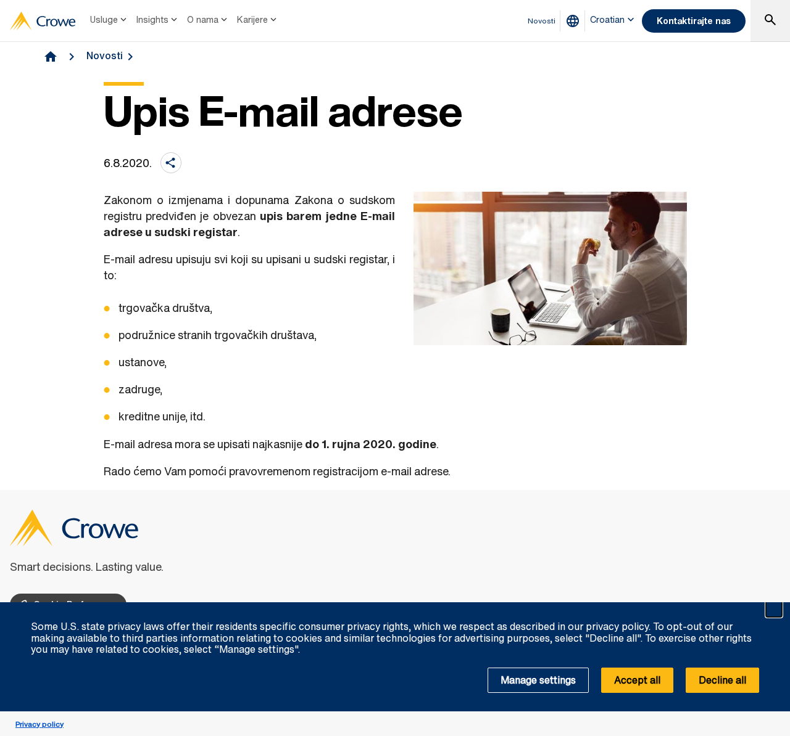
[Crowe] (42, 21)
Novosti (104, 55)
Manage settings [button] (538, 680)
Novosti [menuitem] (541, 20)
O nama (202, 19)
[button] (774, 609)
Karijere (252, 19)
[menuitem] (109, 21)
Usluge (104, 19)
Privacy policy (39, 724)
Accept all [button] (637, 680)
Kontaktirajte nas (694, 20)
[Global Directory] (575, 21)
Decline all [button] (722, 680)
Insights (152, 19)
